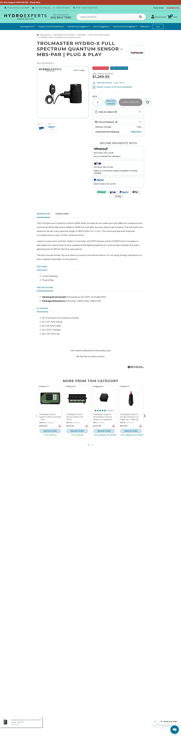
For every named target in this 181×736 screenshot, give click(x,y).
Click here (136, 131)
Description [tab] (43, 214)
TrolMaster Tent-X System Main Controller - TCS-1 (50, 417)
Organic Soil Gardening (50, 26)
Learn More (119, 83)
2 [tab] (92, 445)
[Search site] (141, 17)
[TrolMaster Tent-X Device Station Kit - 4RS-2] (77, 399)
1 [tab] (88, 445)
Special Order (111, 102)
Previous (36, 415)
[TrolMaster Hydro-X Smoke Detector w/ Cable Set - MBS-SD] (131, 399)
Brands (144, 26)
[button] (158, 17)
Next (144, 415)
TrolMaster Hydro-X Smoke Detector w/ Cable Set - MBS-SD (129, 417)
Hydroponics (27, 26)
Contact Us (173, 8)
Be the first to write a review (90, 356)
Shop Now (25, 2)
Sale (158, 26)
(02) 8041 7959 (61, 17)
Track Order (158, 8)
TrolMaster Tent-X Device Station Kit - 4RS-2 (75, 417)
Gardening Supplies (77, 26)
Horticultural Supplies (124, 26)
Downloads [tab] (62, 214)
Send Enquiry (130, 102)
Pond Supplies (100, 26)
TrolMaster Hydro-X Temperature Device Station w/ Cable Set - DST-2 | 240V (103, 418)
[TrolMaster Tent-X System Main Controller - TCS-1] (50, 399)
